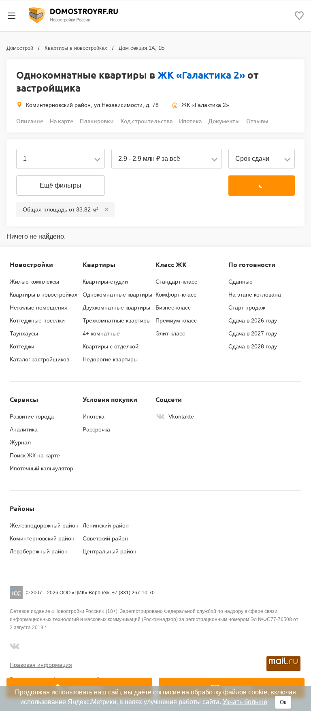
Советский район (105, 538)
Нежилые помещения (39, 307)
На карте (61, 121)
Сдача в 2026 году (252, 320)
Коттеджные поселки (37, 320)
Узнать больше (245, 701)
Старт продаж (246, 307)
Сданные (240, 281)
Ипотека (190, 121)
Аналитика (24, 429)
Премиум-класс (176, 320)
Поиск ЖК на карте (35, 455)
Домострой (19, 48)
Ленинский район (106, 525)
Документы (224, 121)
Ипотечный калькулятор (41, 468)
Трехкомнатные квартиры (117, 320)
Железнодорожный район (44, 525)
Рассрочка (96, 429)
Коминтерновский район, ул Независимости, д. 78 (92, 105)
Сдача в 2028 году (252, 346)
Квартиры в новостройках (76, 48)
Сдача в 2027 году (252, 333)
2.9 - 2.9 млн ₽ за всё (149, 158)
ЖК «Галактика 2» (201, 74)
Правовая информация (41, 665)
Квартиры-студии (105, 281)
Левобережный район (39, 551)
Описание (29, 121)
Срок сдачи (252, 158)
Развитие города (32, 416)
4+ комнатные (101, 333)
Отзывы (257, 121)
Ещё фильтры (60, 185)
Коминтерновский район (42, 538)
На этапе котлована (254, 294)
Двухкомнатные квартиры (116, 307)
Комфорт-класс (176, 294)
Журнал (20, 442)
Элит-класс (170, 333)
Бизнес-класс (173, 307)
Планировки (97, 121)
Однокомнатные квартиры (117, 294)
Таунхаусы (24, 333)
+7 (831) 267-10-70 (133, 593)
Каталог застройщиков (39, 359)
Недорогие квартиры (110, 359)
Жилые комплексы (34, 281)
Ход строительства (146, 121)
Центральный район (109, 551)
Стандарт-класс (176, 281)
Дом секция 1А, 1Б (142, 48)
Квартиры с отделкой (110, 346)
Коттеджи (22, 346)
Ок (283, 702)
